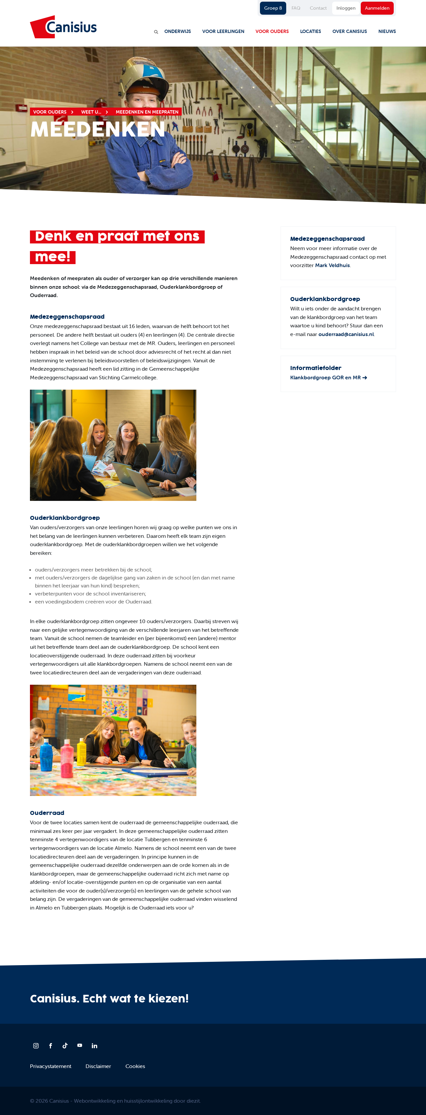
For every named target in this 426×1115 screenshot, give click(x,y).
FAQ (296, 8)
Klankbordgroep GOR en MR (325, 377)
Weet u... (92, 112)
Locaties (310, 31)
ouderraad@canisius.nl (346, 334)
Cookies (135, 1066)
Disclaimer (98, 1066)
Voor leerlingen (223, 31)
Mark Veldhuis (332, 265)
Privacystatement (50, 1066)
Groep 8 (273, 8)
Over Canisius (349, 31)
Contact (318, 8)
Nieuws (387, 31)
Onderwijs (177, 31)
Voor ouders (272, 31)
